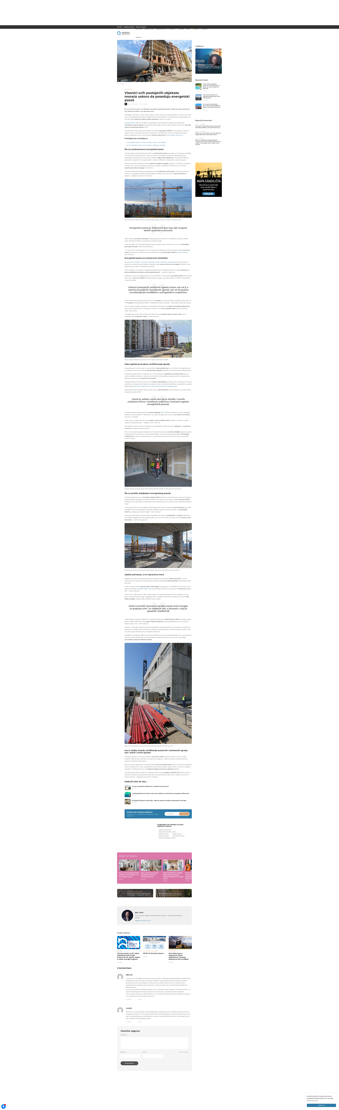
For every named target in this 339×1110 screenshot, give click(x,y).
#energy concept (177, 834)
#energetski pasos (163, 834)
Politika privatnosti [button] (312, 1100)
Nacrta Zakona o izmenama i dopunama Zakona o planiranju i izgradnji (152, 262)
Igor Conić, (130, 104)
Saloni (119, 951)
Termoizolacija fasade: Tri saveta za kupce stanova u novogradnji (146, 142)
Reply (140, 999)
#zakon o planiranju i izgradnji (167, 838)
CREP (162, 412)
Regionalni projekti (135, 891)
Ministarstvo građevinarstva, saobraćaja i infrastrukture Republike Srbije (155, 386)
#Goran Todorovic (164, 836)
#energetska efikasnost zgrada (167, 831)
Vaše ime (123, 1052)
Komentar (124, 1035)
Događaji (204, 29)
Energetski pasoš (130, 123)
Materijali (177, 891)
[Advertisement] (139, 836)
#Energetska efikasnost (165, 829)
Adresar (138, 37)
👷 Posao (195, 29)
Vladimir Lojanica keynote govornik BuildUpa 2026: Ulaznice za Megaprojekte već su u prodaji (208, 66)
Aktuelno (139, 29)
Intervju (172, 29)
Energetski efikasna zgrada (145, 589)
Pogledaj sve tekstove (143, 920)
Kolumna (181, 29)
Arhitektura (149, 29)
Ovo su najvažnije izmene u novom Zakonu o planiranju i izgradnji (145, 145)
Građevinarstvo (161, 29)
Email (145, 1052)
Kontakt (119, 27)
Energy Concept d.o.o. (176, 135)
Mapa (188, 29)
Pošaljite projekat (129, 27)
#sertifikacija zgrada (178, 836)
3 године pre (129, 999)
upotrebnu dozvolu (182, 252)
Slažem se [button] (321, 1105)
